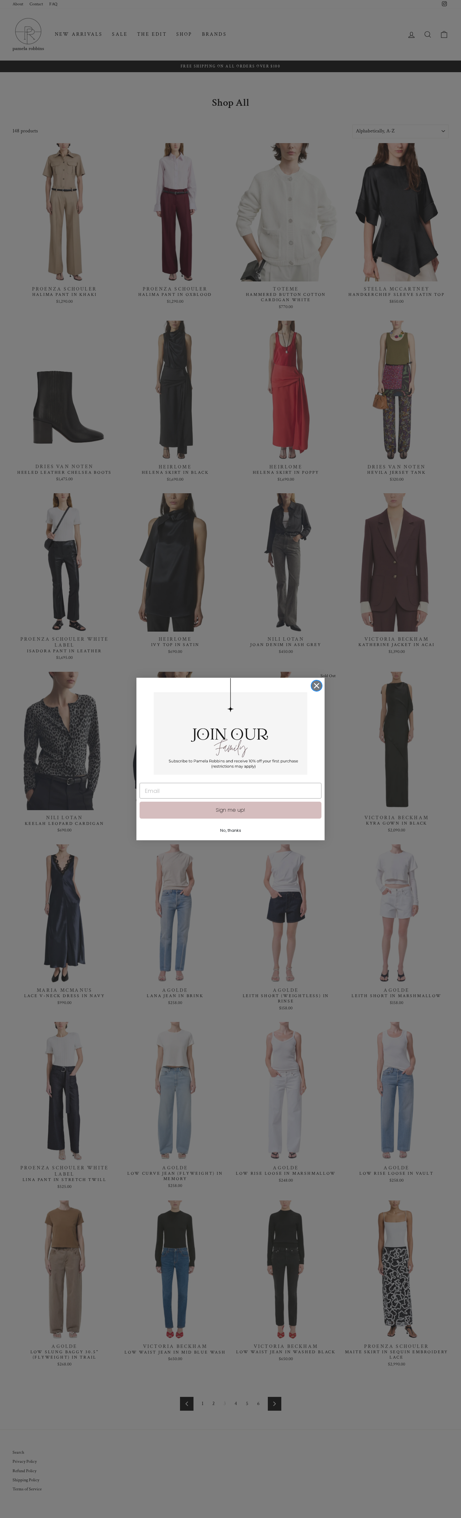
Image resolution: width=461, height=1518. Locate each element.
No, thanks (230, 830)
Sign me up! (230, 810)
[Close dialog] (316, 685)
